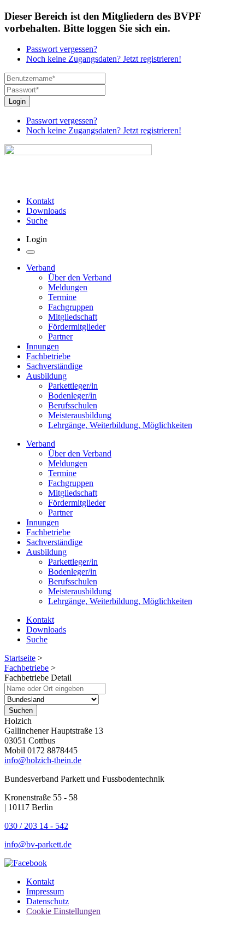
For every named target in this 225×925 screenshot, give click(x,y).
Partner (60, 336)
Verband (40, 267)
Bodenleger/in (72, 395)
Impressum (45, 891)
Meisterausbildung (79, 415)
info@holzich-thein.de (42, 760)
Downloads (46, 210)
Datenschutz (47, 901)
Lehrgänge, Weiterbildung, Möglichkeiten (120, 425)
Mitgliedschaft (72, 316)
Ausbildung (46, 375)
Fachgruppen (70, 307)
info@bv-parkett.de (38, 844)
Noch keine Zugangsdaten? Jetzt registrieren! (103, 58)
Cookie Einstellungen (63, 911)
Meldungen (67, 287)
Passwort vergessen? (61, 49)
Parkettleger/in (73, 385)
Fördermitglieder (76, 326)
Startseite (19, 658)
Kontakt (40, 201)
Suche (37, 220)
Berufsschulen (72, 405)
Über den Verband (79, 277)
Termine (62, 297)
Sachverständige (54, 366)
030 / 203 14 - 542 (36, 825)
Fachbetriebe (48, 356)
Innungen (42, 346)
